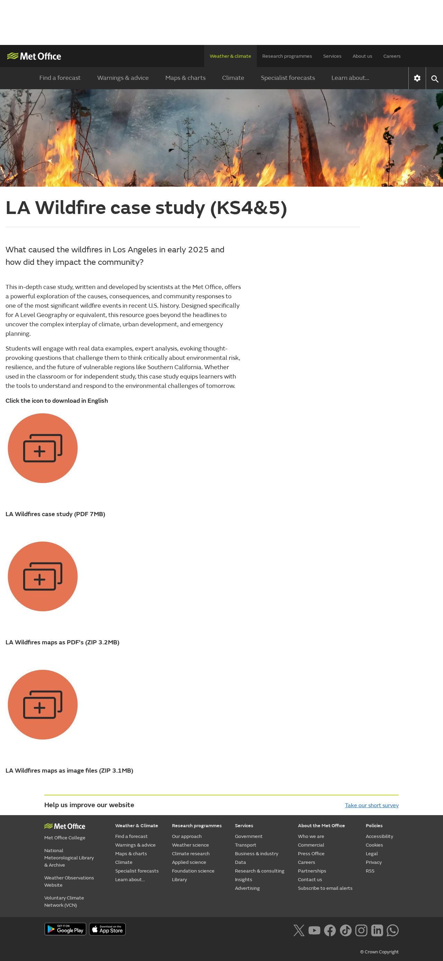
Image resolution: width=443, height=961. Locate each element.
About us (362, 56)
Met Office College (64, 838)
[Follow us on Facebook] (330, 929)
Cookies (374, 845)
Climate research (191, 854)
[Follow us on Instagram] (361, 929)
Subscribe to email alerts (325, 888)
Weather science (190, 845)
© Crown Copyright (379, 952)
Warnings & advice (123, 78)
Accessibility (379, 836)
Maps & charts (185, 78)
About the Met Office (321, 826)
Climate (233, 78)
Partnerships (312, 871)
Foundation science (193, 871)
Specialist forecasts (288, 78)
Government (249, 836)
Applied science (189, 862)
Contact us (310, 880)
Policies (374, 826)
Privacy (374, 862)
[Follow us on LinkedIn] (377, 929)
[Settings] (417, 78)
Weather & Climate (136, 826)
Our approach (187, 836)
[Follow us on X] (299, 929)
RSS (370, 871)
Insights (243, 880)
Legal (372, 854)
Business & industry (256, 854)
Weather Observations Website (69, 881)
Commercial (311, 845)
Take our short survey (372, 805)
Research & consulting (259, 871)
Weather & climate (230, 56)
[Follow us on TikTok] (346, 929)
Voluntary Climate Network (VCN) (64, 901)
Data (240, 862)
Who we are (311, 836)
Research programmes (287, 56)
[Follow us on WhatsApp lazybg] (393, 929)
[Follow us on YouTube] (314, 929)
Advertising (247, 888)
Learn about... (350, 78)
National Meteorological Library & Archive (69, 858)
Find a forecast (60, 78)
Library (179, 880)
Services (332, 56)
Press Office (311, 854)
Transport (245, 845)
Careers (392, 56)
